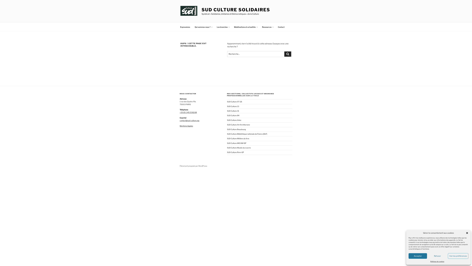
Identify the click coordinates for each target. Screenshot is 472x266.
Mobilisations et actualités (245, 27)
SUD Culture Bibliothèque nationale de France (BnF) (247, 134)
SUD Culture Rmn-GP (235, 152)
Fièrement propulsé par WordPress (193, 166)
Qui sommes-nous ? (202, 27)
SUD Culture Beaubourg (236, 129)
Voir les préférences (458, 256)
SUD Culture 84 (233, 115)
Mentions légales (186, 126)
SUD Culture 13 (233, 106)
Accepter (418, 256)
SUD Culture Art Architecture (238, 125)
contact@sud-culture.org (189, 120)
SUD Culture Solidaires (236, 9)
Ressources (267, 27)
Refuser (437, 256)
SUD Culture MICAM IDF (236, 143)
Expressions (185, 27)
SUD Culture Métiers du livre (238, 138)
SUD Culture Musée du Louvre (239, 148)
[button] (467, 233)
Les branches (222, 27)
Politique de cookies (437, 261)
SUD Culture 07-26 (234, 102)
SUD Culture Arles (234, 120)
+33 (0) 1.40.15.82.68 (188, 112)
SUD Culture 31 (233, 111)
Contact (281, 27)
